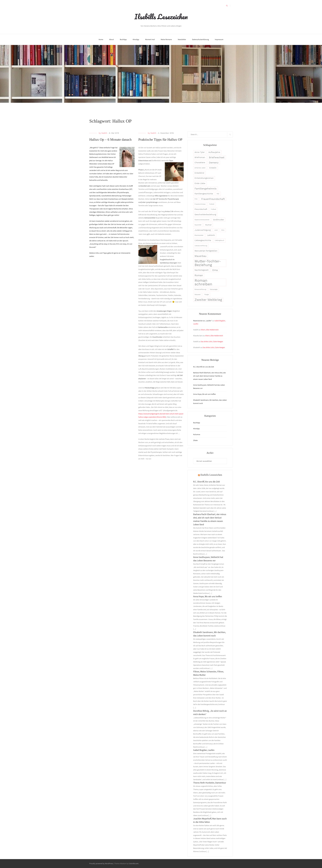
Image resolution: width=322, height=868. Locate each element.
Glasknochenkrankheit (202, 220)
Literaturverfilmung (201, 246)
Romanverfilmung (200, 289)
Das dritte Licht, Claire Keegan (212, 341)
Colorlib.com (133, 863)
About (111, 39)
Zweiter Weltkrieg (208, 300)
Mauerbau (200, 256)
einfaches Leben (200, 168)
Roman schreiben (203, 282)
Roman (199, 275)
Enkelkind (199, 173)
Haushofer (198, 225)
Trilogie (206, 294)
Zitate (195, 440)
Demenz (213, 162)
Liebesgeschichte (203, 240)
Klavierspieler (199, 235)
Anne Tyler (200, 152)
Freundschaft (201, 209)
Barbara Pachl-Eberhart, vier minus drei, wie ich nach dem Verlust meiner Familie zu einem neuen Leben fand (209, 376)
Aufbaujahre (214, 152)
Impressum (219, 39)
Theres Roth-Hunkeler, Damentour (209, 782)
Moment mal (150, 39)
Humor (208, 225)
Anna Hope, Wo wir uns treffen (204, 394)
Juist (216, 230)
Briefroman (200, 157)
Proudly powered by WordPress (101, 863)
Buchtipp (123, 39)
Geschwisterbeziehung (205, 214)
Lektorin (211, 235)
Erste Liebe (200, 183)
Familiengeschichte (204, 194)
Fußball (213, 209)
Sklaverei (197, 294)
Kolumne (196, 434)
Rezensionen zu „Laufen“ (202, 321)
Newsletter (182, 39)
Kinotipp (136, 39)
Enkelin (212, 168)
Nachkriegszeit (201, 270)
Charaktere (200, 162)
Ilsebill (104, 133)
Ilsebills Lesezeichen (161, 16)
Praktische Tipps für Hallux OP (160, 139)
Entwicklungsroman (204, 178)
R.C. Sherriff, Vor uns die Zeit (203, 367)
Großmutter (218, 220)
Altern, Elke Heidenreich (210, 330)
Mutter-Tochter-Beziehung (208, 263)
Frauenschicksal (200, 204)
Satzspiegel (213, 289)
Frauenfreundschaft (213, 199)
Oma (215, 270)
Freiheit (211, 204)
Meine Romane (166, 39)
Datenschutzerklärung (200, 39)
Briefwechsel (216, 157)
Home (101, 39)
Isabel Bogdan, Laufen (203, 750)
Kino (222, 230)
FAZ (218, 194)
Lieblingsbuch (219, 240)
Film (196, 199)
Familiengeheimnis (205, 188)
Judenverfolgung (203, 230)
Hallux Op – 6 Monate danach (110, 139)
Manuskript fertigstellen (206, 251)
